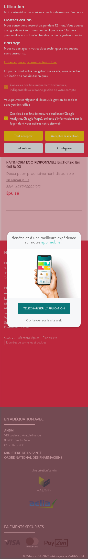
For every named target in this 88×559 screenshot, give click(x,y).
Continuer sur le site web (44, 320)
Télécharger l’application (44, 308)
